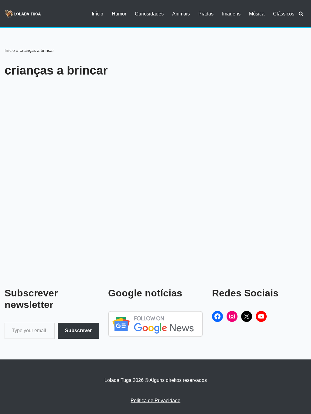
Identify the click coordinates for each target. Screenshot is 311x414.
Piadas (206, 13)
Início (97, 13)
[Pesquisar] (301, 13)
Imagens (231, 13)
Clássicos (283, 13)
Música (257, 13)
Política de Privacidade (155, 400)
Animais (181, 13)
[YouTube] (261, 316)
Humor (119, 13)
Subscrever (78, 330)
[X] (246, 316)
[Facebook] (217, 316)
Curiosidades (149, 13)
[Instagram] (232, 316)
